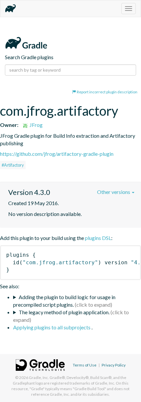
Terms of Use (84, 365)
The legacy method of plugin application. (64, 312)
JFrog (36, 125)
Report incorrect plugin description (106, 91)
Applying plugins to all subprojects (52, 327)
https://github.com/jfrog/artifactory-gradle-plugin (56, 154)
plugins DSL (98, 238)
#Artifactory (13, 165)
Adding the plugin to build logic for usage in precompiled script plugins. (64, 301)
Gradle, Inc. (39, 377)
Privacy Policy (114, 365)
